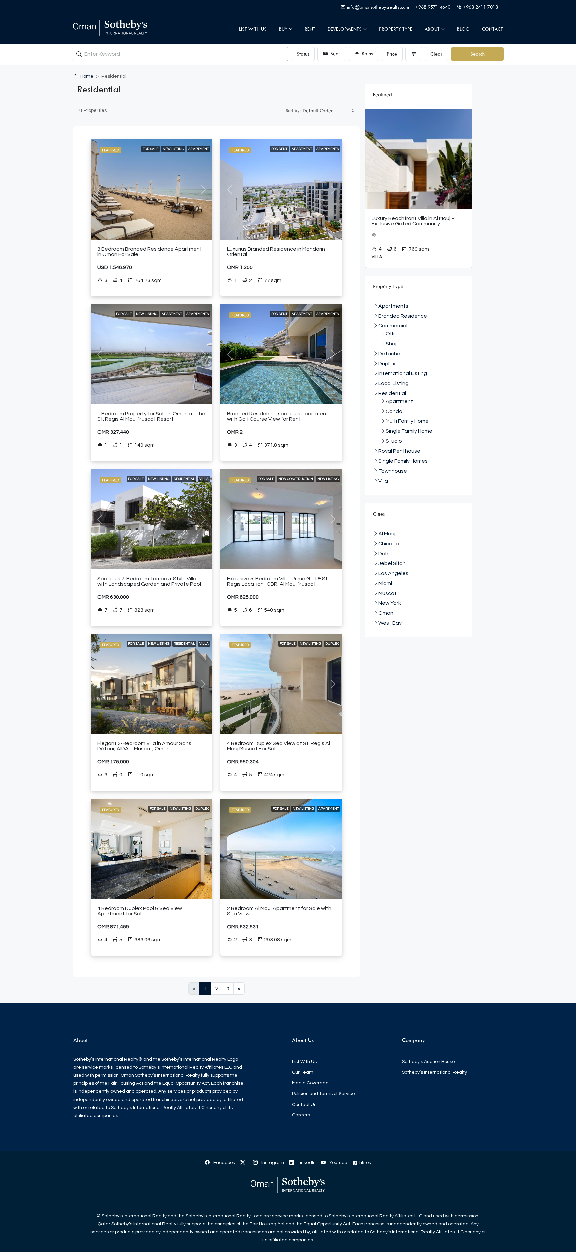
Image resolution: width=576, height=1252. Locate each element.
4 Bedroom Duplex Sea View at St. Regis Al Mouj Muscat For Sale (278, 746)
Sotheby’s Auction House (428, 1061)
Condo (394, 411)
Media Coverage (310, 1083)
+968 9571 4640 (432, 7)
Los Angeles (393, 573)
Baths (367, 53)
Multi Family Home (407, 421)
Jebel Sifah (392, 563)
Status (303, 54)
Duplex (332, 643)
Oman (385, 613)
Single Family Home (409, 431)
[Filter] (413, 54)
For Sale (150, 149)
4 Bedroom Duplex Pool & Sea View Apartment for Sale (139, 911)
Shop (392, 343)
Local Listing (393, 383)
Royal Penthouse (399, 451)
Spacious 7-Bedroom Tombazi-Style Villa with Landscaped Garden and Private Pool (149, 581)
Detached (391, 353)
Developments (345, 29)
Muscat (387, 593)
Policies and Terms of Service (323, 1093)
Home (86, 76)
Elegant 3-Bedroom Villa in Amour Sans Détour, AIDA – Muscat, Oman (144, 746)
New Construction (295, 479)
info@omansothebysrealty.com (378, 7)
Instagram (272, 1162)
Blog (463, 29)
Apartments (327, 149)
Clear (436, 54)
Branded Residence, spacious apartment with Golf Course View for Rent (277, 416)
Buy (283, 29)
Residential (184, 479)
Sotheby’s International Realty (434, 1072)
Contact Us (304, 1104)
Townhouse (392, 471)
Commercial (392, 325)
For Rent (279, 149)
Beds (335, 53)
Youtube (337, 1162)
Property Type (395, 29)
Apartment (198, 149)
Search (477, 54)
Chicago (388, 543)
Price (392, 54)
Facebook (223, 1162)
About (432, 29)
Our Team (302, 1072)
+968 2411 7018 (480, 7)
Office (393, 333)
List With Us (253, 29)
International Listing (402, 373)
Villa (204, 479)
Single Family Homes (403, 461)
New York (389, 603)
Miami (385, 583)
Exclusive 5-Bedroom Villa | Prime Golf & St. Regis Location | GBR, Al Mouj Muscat (278, 581)
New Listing (173, 149)
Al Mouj (386, 533)
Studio (394, 441)
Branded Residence (402, 316)
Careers (301, 1115)
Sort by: (293, 110)
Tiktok (364, 1162)
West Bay (390, 623)
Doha (385, 553)
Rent (310, 29)
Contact (492, 29)
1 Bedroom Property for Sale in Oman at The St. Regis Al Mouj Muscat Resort (151, 416)
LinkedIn (306, 1162)
